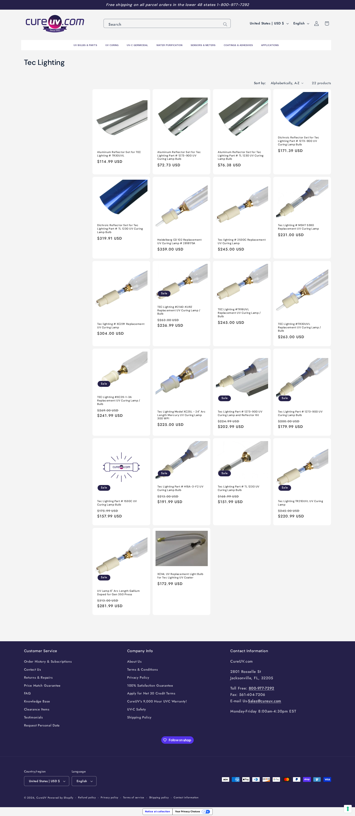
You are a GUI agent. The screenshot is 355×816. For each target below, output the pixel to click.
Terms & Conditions (142, 669)
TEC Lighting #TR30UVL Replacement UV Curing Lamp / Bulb (299, 327)
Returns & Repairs (38, 677)
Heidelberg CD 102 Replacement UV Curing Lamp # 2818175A (179, 241)
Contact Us (32, 669)
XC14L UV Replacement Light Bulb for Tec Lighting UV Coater (180, 575)
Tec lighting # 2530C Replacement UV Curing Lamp (242, 241)
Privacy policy (109, 797)
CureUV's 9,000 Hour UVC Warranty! (157, 701)
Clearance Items (37, 709)
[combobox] (167, 23)
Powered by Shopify (61, 798)
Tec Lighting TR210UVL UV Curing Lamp (300, 503)
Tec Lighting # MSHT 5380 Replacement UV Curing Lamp (298, 227)
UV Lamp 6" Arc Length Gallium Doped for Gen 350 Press (118, 592)
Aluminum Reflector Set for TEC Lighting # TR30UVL (119, 154)
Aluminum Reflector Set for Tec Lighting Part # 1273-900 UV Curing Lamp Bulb (179, 156)
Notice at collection (157, 811)
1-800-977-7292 (233, 4)
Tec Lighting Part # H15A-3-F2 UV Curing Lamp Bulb (180, 488)
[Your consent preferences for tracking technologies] (348, 809)
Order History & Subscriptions (48, 661)
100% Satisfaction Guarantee (150, 685)
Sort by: (260, 83)
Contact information (186, 797)
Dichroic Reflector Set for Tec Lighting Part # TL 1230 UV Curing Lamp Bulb (120, 229)
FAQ (27, 693)
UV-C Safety (136, 709)
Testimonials (33, 717)
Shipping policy (159, 797)
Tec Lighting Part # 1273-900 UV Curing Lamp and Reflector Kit (240, 413)
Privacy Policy (138, 677)
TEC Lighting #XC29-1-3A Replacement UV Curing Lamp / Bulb (118, 400)
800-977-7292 (261, 688)
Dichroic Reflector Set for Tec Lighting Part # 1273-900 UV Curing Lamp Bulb (298, 141)
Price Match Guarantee (42, 685)
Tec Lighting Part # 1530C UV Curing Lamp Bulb (117, 503)
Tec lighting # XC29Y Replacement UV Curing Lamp (120, 325)
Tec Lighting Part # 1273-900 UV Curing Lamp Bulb (300, 413)
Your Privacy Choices (187, 811)
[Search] (225, 24)
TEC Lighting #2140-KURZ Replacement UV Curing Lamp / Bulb (178, 310)
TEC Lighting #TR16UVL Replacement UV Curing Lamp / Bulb (239, 313)
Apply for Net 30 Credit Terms (151, 693)
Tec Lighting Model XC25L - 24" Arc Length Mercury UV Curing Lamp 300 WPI (181, 415)
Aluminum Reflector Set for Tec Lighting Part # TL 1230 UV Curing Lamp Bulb (241, 156)
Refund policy (87, 797)
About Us (134, 661)
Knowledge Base (37, 701)
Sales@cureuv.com (264, 701)
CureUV (41, 798)
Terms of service (133, 797)
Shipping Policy (139, 717)
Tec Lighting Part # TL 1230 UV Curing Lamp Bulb (238, 488)
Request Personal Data (42, 725)
